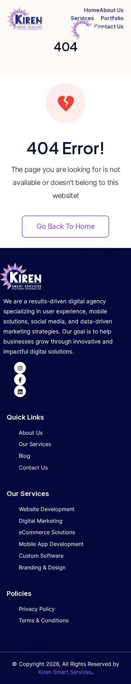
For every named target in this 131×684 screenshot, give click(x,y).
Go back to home (65, 226)
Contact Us (109, 26)
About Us (111, 10)
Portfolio (112, 18)
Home (91, 10)
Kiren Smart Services (65, 672)
